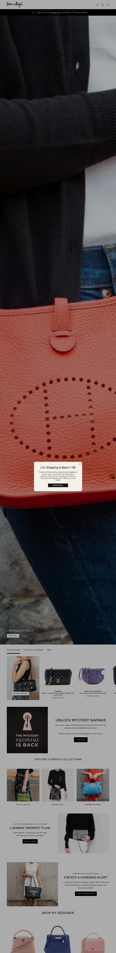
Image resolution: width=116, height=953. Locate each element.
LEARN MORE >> (58, 485)
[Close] (80, 464)
